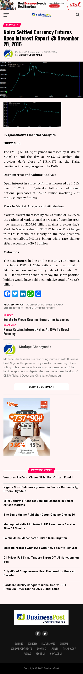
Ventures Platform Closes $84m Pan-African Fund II (38, 477)
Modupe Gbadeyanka (30, 54)
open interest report (41, 308)
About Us (41, 653)
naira (59, 305)
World (27, 653)
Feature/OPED (48, 643)
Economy (32, 643)
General (64, 643)
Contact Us (56, 653)
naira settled (14, 308)
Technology (69, 648)
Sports (54, 648)
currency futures (40, 305)
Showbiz (41, 648)
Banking (19, 643)
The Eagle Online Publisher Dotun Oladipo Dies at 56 (39, 514)
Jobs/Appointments (21, 648)
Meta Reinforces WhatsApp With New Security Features (40, 548)
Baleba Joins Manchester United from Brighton (35, 538)
